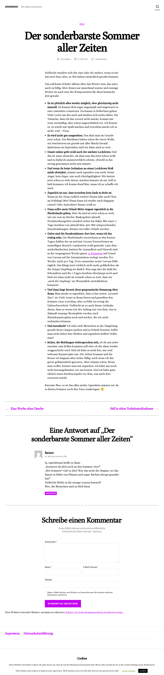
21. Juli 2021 (83, 59)
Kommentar (51, 542)
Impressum (12, 633)
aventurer (11, 6)
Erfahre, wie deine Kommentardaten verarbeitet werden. (94, 612)
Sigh (82, 24)
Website (48, 579)
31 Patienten (95, 253)
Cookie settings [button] (128, 671)
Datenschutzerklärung (38, 633)
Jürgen (67, 59)
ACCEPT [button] (143, 671)
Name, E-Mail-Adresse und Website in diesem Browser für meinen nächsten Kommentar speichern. (80, 593)
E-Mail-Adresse (90, 567)
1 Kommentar (101, 59)
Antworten (51, 493)
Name (48, 567)
